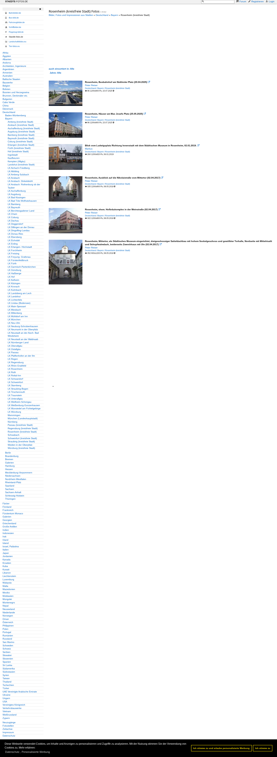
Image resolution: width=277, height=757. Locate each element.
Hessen (9, 469)
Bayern (8, 118)
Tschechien (8, 685)
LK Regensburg (16, 362)
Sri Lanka (7, 665)
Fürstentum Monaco (13, 513)
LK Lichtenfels (15, 300)
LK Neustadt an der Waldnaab (23, 339)
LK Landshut (14, 296)
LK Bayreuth (14, 207)
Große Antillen (10, 526)
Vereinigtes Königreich (14, 704)
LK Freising (13, 253)
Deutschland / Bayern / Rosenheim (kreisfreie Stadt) (107, 88)
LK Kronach (14, 286)
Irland (5, 540)
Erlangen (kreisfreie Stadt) (21, 145)
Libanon (7, 572)
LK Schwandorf (15, 379)
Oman (6, 619)
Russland (7, 638)
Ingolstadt (13, 155)
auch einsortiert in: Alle (61, 68)
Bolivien (6, 89)
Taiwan (6, 678)
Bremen (9, 459)
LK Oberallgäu (15, 346)
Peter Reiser (91, 85)
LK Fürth (12, 263)
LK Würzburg (14, 412)
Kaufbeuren (14, 158)
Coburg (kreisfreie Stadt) (20, 141)
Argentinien (8, 69)
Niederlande (9, 612)
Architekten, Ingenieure (14, 66)
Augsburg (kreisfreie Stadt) (21, 131)
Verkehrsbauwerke (12, 708)
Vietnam (7, 711)
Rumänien (8, 635)
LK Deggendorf (15, 224)
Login (271, 1)
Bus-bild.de (14, 18)
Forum (242, 1)
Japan (6, 553)
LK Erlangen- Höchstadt (20, 247)
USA (5, 701)
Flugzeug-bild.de (16, 32)
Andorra (7, 62)
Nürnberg (12, 421)
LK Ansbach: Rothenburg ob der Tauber (24, 186)
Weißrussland (10, 714)
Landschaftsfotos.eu (17, 42)
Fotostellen (8, 725)
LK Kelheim (13, 280)
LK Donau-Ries (15, 234)
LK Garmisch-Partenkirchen (22, 267)
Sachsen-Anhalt (13, 492)
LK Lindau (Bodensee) (19, 303)
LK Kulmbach (14, 290)
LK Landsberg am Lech (19, 293)
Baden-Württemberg (15, 115)
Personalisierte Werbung (36, 752)
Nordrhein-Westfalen (15, 479)
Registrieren (257, 1)
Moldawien (8, 596)
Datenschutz (9, 735)
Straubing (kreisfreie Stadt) (21, 441)
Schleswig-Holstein (14, 495)
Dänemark (8, 109)
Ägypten (7, 56)
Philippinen (8, 625)
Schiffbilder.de (15, 27)
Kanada (6, 559)
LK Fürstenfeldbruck (18, 260)
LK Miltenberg (15, 313)
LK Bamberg (14, 204)
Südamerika (9, 668)
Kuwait (6, 569)
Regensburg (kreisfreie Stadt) (23, 428)
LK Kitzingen (14, 283)
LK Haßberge (14, 273)
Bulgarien (7, 99)
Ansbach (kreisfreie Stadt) (21, 125)
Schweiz (7, 648)
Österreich (8, 622)
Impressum (8, 732)
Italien (6, 549)
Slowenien (8, 658)
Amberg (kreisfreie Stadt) (20, 122)
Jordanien (8, 556)
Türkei (6, 688)
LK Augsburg (14, 194)
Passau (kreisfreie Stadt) (20, 425)
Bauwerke (8, 82)
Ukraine (6, 695)
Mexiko (6, 592)
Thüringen (10, 499)
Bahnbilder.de (15, 13)
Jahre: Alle (55, 72)
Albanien (7, 59)
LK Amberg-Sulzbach (18, 174)
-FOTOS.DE (16, 1)
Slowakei (7, 655)
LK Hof (11, 276)
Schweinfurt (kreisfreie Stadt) (22, 438)
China (5, 105)
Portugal (7, 632)
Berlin (8, 452)
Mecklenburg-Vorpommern (18, 472)
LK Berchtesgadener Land (21, 210)
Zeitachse (8, 729)
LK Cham (12, 214)
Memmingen (14, 415)
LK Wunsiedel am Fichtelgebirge (24, 408)
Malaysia (7, 582)
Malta (5, 586)
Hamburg (10, 466)
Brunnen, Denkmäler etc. (15, 95)
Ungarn (6, 698)
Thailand (7, 681)
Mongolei (7, 599)
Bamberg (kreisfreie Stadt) (21, 135)
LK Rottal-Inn (14, 375)
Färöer (6, 503)
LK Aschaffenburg (17, 191)
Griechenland (9, 523)
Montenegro (9, 602)
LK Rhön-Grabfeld (17, 365)
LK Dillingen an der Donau (21, 227)
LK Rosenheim (15, 369)
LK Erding (13, 243)
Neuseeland (9, 609)
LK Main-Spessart (17, 306)
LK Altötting (13, 171)
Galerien (9, 462)
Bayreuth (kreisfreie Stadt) (21, 138)
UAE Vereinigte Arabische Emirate (20, 691)
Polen (5, 629)
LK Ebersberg (15, 237)
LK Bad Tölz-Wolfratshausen (22, 201)
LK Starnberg (14, 385)
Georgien (7, 520)
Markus (88, 148)
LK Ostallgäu (14, 349)
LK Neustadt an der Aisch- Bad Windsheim (23, 334)
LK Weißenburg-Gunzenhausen (24, 405)
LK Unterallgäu (15, 398)
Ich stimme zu (262, 748)
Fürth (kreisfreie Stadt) (19, 148)
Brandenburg (11, 456)
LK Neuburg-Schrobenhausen (23, 326)
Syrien (6, 675)
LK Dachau (13, 220)
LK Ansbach (14, 178)
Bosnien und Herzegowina (16, 92)
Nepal (5, 605)
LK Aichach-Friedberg (19, 168)
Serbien (6, 652)
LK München (14, 319)
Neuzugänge (9, 722)
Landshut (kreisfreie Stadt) (21, 164)
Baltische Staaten (11, 79)
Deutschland (9, 112)
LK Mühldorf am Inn (18, 316)
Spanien (7, 662)
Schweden (8, 645)
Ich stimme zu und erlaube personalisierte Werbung (221, 748)
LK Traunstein (15, 395)
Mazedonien (9, 589)
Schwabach (13, 435)
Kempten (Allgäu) (16, 161)
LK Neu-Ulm (14, 323)
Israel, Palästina (11, 546)
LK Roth (12, 372)
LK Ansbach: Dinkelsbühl (20, 181)
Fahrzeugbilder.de (17, 22)
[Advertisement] (76, 41)
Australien (8, 76)
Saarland (9, 485)
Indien (6, 530)
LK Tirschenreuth (16, 392)
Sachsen (9, 489)
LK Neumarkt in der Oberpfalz (23, 329)
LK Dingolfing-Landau (19, 230)
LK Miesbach (14, 309)
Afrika (5, 52)
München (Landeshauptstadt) (23, 418)
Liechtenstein (9, 576)
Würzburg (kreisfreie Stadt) (21, 448)
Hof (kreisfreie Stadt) (18, 151)
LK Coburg (13, 217)
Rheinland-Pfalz (13, 482)
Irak (4, 536)
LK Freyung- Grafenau (19, 257)
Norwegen (8, 615)
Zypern (6, 718)
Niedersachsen (12, 475)
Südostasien (9, 671)
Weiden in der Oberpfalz (20, 445)
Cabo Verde (9, 102)
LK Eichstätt (14, 240)
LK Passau (13, 352)
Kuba (5, 566)
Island (6, 543)
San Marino (8, 642)
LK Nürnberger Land (18, 342)
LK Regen (13, 359)
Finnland (7, 507)
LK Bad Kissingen (16, 197)
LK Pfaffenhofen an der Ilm (21, 355)
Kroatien (7, 563)
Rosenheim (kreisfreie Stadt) (22, 431)
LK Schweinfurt (15, 382)
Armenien (7, 72)
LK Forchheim (15, 250)
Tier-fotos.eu (14, 46)
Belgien (6, 85)
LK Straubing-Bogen (18, 388)
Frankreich (8, 510)
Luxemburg (8, 579)
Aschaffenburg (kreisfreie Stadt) (24, 128)
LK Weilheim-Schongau (19, 402)
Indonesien (8, 533)
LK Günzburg (14, 270)
